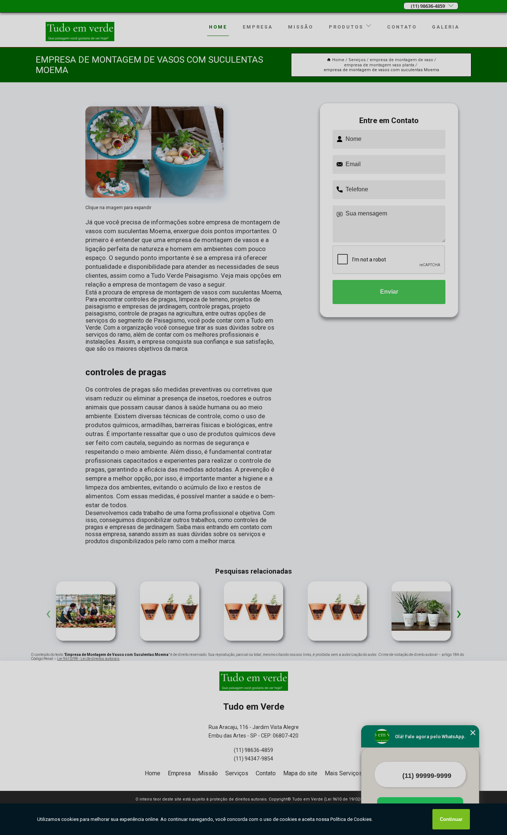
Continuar (451, 819)
